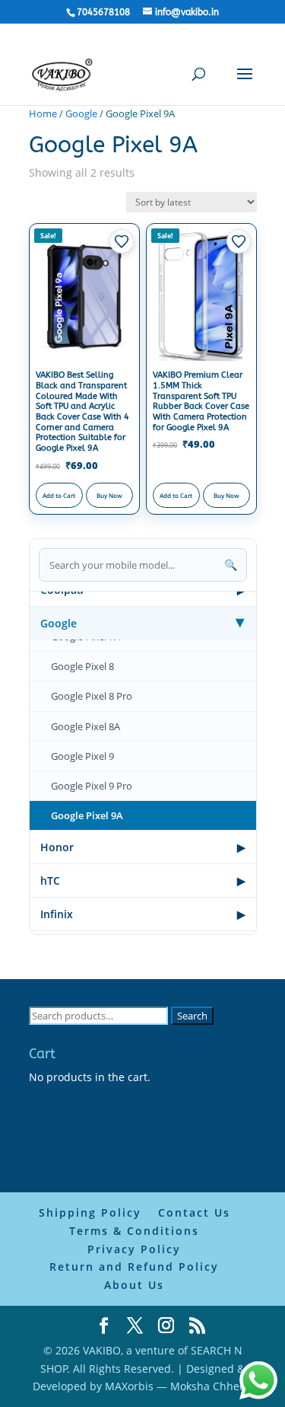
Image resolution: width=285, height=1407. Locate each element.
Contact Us (194, 1212)
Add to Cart (59, 495)
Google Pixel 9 (82, 756)
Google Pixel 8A (85, 726)
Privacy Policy (134, 1249)
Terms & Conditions (134, 1231)
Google (81, 113)
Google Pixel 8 (82, 666)
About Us (134, 1285)
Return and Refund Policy (134, 1266)
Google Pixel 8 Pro (91, 696)
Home (43, 113)
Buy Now (109, 495)
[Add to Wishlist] (121, 241)
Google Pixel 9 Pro (91, 786)
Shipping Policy (90, 1212)
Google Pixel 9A (87, 815)
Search (192, 1016)
